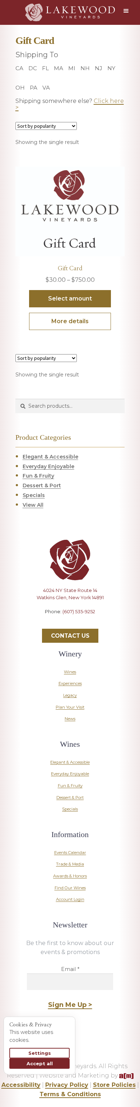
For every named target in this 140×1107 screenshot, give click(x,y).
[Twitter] (57, 627)
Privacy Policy (66, 1084)
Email (70, 969)
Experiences (70, 683)
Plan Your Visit (70, 707)
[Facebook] (45, 627)
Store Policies (114, 1084)
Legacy (70, 695)
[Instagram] (70, 627)
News (70, 718)
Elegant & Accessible (50, 456)
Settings (39, 1053)
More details (70, 321)
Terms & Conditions (70, 1094)
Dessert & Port (42, 485)
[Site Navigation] (127, 11)
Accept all (40, 1063)
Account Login (70, 899)
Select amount (70, 298)
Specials (34, 495)
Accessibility (21, 1084)
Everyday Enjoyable (48, 466)
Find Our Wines (70, 887)
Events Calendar (70, 852)
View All (33, 505)
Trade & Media (70, 864)
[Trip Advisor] (95, 627)
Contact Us (70, 635)
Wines (70, 671)
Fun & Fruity (38, 476)
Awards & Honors (70, 875)
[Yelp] (82, 627)
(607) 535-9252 (78, 611)
